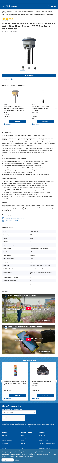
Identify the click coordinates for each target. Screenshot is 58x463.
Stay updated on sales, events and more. (12, 409)
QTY (5, 118)
